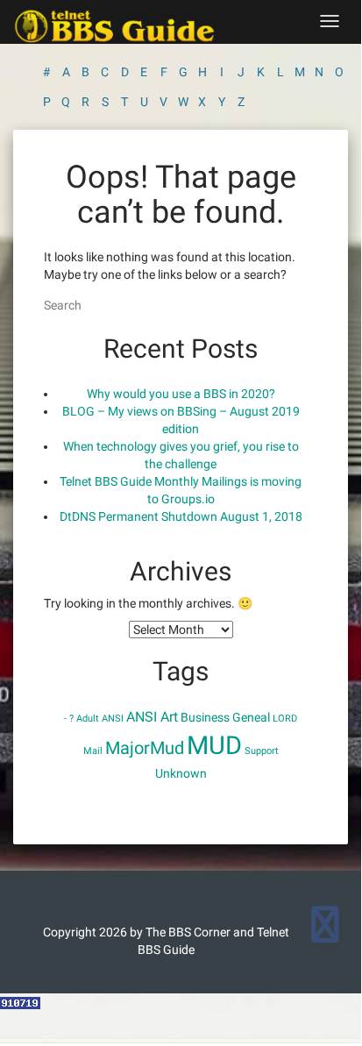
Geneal (251, 717)
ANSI (113, 718)
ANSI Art (152, 716)
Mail (93, 751)
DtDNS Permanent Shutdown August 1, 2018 (181, 516)
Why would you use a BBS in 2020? (181, 394)
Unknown (181, 773)
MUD (214, 745)
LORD (285, 718)
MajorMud (144, 747)
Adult (87, 718)
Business (205, 717)
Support (262, 751)
